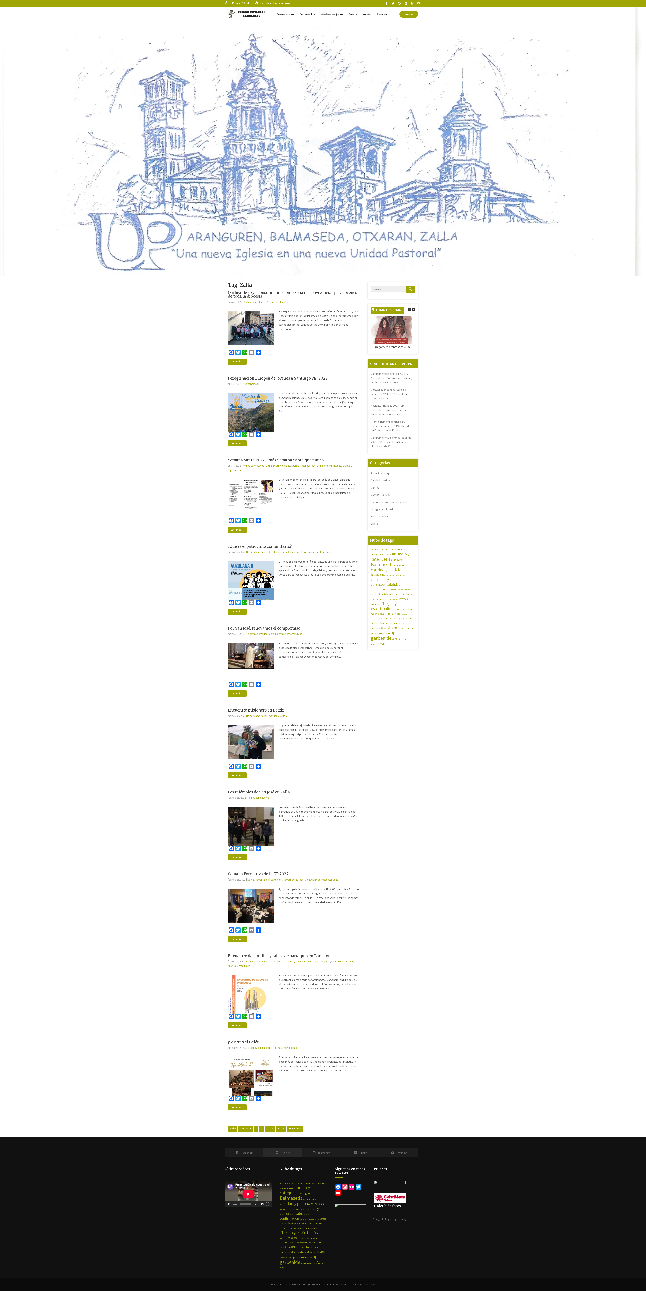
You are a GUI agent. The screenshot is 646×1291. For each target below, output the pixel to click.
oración (374, 623)
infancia (408, 594)
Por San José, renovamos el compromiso (264, 628)
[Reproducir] (229, 1204)
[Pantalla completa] (267, 1204)
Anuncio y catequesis (278, 302)
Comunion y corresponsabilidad (285, 633)
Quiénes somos (285, 14)
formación (399, 594)
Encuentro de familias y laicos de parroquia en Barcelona (280, 955)
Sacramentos (307, 14)
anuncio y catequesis (390, 556)
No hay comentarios (254, 302)
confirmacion (380, 589)
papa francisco (395, 623)
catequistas (388, 575)
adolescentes (385, 554)
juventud (375, 604)
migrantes (400, 609)
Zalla (375, 643)
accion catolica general (312, 1183)
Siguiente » (295, 1128)
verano (396, 639)
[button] (413, 309)
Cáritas (329, 552)
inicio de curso (393, 599)
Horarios (382, 14)
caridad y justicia (386, 569)
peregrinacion (407, 628)
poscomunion (380, 633)
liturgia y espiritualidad (384, 606)
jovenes (403, 599)
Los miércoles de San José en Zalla (259, 792)
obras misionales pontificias (393, 618)
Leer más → (237, 361)
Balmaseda (382, 564)
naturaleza (395, 613)
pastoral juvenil (389, 627)
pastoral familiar (296, 1251)
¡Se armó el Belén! (244, 1042)
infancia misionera (379, 599)
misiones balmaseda (380, 613)
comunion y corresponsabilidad (386, 582)
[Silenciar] (262, 1204)
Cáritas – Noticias (381, 495)
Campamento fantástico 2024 (391, 347)
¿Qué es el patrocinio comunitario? (260, 546)
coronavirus (396, 589)
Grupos (353, 14)
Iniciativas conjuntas (331, 14)
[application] (248, 1194)
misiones (409, 609)
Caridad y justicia (278, 552)
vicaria (403, 639)
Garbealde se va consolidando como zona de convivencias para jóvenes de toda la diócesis (292, 294)
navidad (404, 614)
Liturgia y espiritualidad (278, 465)
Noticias (367, 14)
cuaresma (406, 589)
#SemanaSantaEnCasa (381, 549)
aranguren (397, 560)
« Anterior (245, 1128)
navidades (375, 619)
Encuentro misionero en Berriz (256, 710)
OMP (411, 618)
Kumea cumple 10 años (387, 430)
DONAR (408, 14)
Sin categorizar (379, 516)
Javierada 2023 (379, 398)
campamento (400, 565)
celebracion (399, 574)
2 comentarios (250, 383)
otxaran (383, 623)
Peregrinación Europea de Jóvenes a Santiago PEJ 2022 (278, 378)
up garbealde (383, 635)
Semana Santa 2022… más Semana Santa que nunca (276, 460)
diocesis (382, 594)
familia (390, 594)
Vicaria (375, 524)
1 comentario (253, 961)
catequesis (377, 575)
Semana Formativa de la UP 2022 (258, 874)
